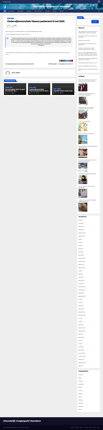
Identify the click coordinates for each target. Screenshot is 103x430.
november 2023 (81, 289)
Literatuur (80, 393)
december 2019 (81, 353)
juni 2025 (80, 242)
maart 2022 (80, 324)
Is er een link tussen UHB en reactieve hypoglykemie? (86, 187)
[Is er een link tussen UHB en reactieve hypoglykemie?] (82, 193)
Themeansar (27, 427)
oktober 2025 (81, 229)
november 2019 (81, 356)
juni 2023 (80, 299)
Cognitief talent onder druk (63, 91)
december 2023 (81, 286)
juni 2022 (80, 318)
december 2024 (81, 258)
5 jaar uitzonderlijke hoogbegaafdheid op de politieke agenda (88, 147)
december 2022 (81, 312)
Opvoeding (80, 406)
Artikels (47, 11)
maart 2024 (80, 277)
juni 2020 (80, 343)
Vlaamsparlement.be (38, 52)
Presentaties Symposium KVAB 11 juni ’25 (87, 62)
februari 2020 (81, 350)
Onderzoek (80, 403)
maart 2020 (80, 346)
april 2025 (80, 248)
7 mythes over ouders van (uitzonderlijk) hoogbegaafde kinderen (87, 201)
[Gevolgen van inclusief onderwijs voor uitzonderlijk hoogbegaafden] (82, 100)
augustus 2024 (81, 267)
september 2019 (81, 362)
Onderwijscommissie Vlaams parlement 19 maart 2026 (39, 90)
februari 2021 (81, 337)
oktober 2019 (81, 359)
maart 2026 (80, 223)
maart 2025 (80, 251)
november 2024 (81, 261)
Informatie (11, 11)
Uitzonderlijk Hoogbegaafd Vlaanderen (51, 6)
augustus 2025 (81, 236)
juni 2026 (80, 220)
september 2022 (81, 315)
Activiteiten (80, 374)
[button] (99, 11)
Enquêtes (80, 381)
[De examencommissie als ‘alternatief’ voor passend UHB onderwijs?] (82, 167)
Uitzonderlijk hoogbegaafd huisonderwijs (87, 173)
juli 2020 (80, 340)
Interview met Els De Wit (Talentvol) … (86, 133)
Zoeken (80, 17)
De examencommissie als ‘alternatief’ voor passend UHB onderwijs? (87, 160)
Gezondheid (81, 384)
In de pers (7, 87)
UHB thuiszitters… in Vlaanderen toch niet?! (60, 64)
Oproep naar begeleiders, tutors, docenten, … (88, 66)
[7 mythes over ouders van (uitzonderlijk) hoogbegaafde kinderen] (82, 207)
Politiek (12, 18)
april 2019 (80, 365)
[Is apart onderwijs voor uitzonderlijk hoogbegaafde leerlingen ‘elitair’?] (82, 114)
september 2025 (81, 232)
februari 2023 (81, 308)
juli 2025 (80, 239)
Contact (61, 11)
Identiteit (80, 387)
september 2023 (81, 296)
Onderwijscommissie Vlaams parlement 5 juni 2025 (19, 64)
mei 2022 (80, 321)
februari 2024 (81, 280)
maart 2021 (80, 334)
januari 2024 (81, 283)
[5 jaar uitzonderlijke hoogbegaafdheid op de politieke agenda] (82, 153)
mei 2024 (80, 270)
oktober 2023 (81, 293)
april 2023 (80, 302)
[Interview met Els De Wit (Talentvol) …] (82, 139)
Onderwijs (21, 11)
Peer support (38, 11)
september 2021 (81, 331)
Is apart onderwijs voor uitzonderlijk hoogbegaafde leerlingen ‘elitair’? (86, 108)
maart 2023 (80, 305)
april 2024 (80, 274)
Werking (29, 11)
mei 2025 (80, 245)
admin (15, 25)
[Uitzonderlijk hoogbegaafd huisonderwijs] (82, 179)
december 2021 (81, 327)
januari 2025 (81, 255)
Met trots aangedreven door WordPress (10, 427)
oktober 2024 (81, 264)
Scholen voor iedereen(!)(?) (84, 121)
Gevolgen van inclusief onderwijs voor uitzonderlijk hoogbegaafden (86, 94)
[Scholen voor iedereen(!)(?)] (82, 127)
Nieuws (54, 11)
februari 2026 (81, 226)
